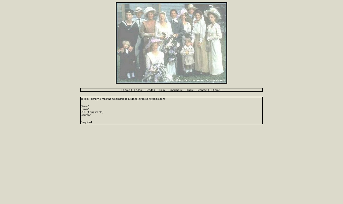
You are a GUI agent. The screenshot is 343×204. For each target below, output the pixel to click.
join (163, 89)
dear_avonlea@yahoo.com (148, 98)
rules (139, 89)
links (190, 89)
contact (202, 89)
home (216, 89)
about (126, 89)
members (176, 89)
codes (151, 89)
